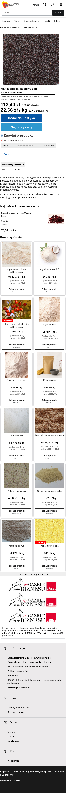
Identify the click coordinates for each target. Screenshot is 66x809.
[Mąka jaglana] (49, 365)
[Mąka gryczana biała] (16, 365)
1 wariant (49, 292)
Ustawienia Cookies (10, 780)
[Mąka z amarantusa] (16, 476)
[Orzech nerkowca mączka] (49, 476)
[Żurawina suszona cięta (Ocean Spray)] (56, 220)
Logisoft (13, 628)
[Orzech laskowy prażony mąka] (49, 420)
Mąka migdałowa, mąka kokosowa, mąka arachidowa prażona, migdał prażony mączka (24, 97)
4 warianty (16, 458)
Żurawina (5, 224)
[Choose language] (44, 4)
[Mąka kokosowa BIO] (49, 254)
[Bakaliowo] (11, 4)
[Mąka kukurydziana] (49, 531)
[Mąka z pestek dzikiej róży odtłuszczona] (16, 309)
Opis (6, 154)
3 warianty (6, 221)
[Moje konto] (52, 4)
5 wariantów (16, 513)
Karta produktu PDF (14, 140)
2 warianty (16, 292)
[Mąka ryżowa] (16, 420)
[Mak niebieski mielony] (31, 60)
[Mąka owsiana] (49, 310)
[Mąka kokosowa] (16, 531)
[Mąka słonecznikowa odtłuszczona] (16, 254)
